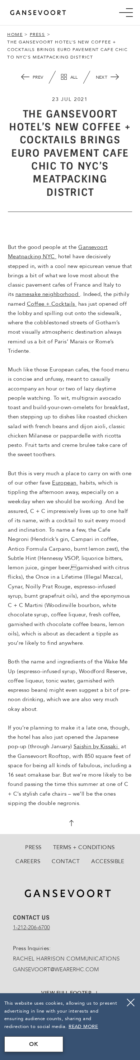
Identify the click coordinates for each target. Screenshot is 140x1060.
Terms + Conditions (84, 847)
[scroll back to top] (70, 824)
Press (37, 34)
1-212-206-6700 (31, 927)
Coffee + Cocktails (52, 303)
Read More (83, 1026)
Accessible (108, 861)
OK (33, 1044)
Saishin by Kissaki (97, 746)
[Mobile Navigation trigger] (126, 12)
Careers (27, 861)
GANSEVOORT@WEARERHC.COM (56, 969)
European (65, 482)
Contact (66, 861)
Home (15, 34)
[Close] (131, 1002)
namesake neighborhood (47, 294)
